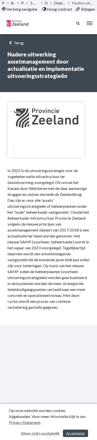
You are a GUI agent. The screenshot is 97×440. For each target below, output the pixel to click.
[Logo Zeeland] (17, 23)
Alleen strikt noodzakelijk (40, 433)
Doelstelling (46, 2)
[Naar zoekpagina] (78, 23)
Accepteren (75, 433)
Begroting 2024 (13, 2)
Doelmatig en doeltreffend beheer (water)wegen (60, 2)
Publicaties (3, 2)
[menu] (89, 23)
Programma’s (22, 2)
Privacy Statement (24, 422)
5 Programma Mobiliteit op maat (34, 2)
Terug (18, 42)
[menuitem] (19, 9)
